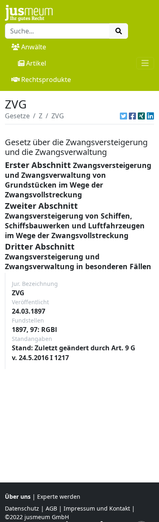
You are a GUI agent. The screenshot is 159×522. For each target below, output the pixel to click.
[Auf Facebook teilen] (132, 116)
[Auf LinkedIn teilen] (150, 116)
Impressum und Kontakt (97, 508)
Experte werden (58, 496)
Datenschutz (22, 508)
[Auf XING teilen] (141, 116)
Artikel (36, 63)
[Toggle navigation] (145, 63)
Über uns (18, 496)
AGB (51, 508)
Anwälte (33, 46)
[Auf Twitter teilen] (123, 116)
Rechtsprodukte (46, 79)
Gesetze (17, 115)
